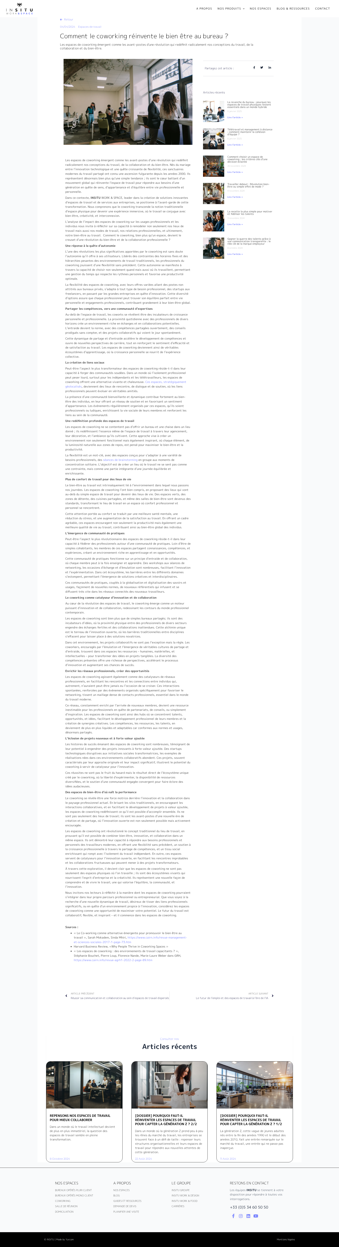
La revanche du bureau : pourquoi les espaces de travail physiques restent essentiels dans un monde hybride (249, 104)
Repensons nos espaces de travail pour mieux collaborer (80, 1117)
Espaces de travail (89, 26)
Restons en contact (249, 1183)
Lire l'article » (235, 117)
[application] (243, 8)
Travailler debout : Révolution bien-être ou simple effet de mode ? (248, 185)
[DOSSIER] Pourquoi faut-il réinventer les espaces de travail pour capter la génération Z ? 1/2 (251, 1119)
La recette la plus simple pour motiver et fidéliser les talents (249, 213)
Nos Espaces (66, 1183)
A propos (122, 1183)
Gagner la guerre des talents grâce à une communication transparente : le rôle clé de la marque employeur (249, 241)
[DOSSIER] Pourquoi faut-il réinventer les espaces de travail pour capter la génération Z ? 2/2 (166, 1119)
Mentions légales (286, 1239)
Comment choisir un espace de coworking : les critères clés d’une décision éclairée (247, 159)
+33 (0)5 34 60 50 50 (249, 1207)
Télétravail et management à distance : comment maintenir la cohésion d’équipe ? (249, 132)
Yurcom (70, 1239)
